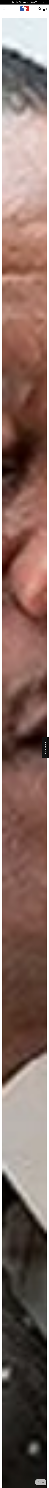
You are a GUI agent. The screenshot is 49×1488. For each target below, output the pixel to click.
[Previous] (6, 2)
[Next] (43, 2)
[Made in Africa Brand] (24, 9)
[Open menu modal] (3, 8)
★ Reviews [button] (45, 747)
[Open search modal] (39, 8)
